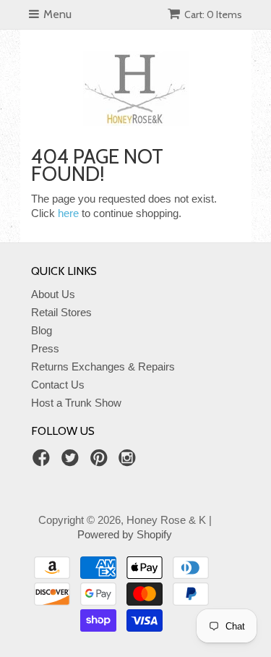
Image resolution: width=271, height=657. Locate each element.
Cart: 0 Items (213, 14)
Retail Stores (61, 312)
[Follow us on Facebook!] (43, 462)
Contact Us (58, 384)
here (68, 213)
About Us (53, 294)
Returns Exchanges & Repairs (103, 366)
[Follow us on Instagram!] (129, 462)
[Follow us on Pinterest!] (101, 462)
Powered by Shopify (124, 534)
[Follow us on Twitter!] (72, 462)
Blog (41, 330)
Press (45, 348)
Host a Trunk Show (76, 403)
